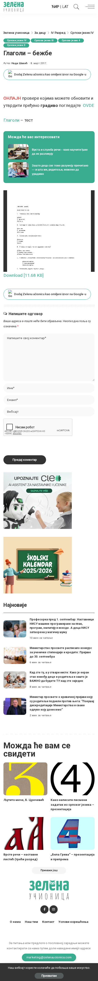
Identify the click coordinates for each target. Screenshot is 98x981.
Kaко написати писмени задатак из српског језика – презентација (72, 804)
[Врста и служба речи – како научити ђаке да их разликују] (49, 151)
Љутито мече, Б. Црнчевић (23, 800)
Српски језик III (44, 40)
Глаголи (11, 120)
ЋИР (55, 7)
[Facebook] (44, 909)
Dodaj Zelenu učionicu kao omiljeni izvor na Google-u (50, 74)
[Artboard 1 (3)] (37, 500)
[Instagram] (53, 909)
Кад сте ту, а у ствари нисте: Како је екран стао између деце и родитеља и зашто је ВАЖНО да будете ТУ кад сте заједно (59, 676)
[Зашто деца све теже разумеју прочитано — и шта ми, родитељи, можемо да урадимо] (49, 170)
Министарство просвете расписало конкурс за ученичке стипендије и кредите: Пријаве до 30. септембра (61, 652)
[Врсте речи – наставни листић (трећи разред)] (25, 833)
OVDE (88, 105)
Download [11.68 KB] (23, 275)
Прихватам (49, 975)
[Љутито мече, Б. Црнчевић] (25, 778)
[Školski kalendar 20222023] (37, 565)
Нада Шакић (19, 63)
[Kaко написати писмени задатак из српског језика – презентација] (73, 778)
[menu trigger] (89, 7)
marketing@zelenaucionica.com (49, 957)
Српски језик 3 (16, 45)
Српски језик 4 (71, 40)
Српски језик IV (16, 40)
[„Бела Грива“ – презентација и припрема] (73, 833)
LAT (65, 7)
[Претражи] (75, 7)
